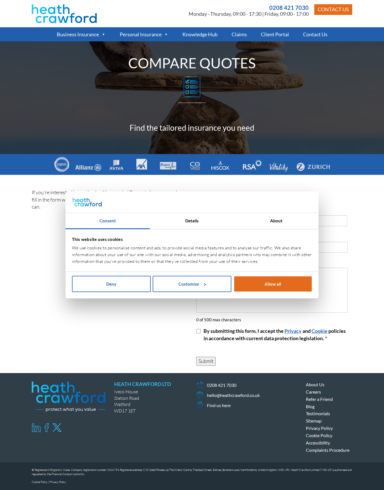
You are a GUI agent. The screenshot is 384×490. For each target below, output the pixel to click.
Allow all (273, 283)
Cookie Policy (319, 435)
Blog (310, 406)
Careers (313, 391)
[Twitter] (57, 427)
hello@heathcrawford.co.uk (233, 395)
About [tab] (276, 220)
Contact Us (333, 9)
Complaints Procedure (327, 450)
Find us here (219, 405)
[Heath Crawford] (64, 13)
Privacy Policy (319, 428)
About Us (315, 384)
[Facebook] (46, 427)
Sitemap (314, 420)
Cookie (319, 331)
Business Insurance (78, 34)
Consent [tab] (108, 220)
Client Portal (275, 34)
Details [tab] (192, 220)
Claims (239, 34)
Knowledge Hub (200, 34)
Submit (205, 361)
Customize (189, 283)
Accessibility (318, 442)
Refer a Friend (319, 399)
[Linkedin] (36, 427)
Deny (111, 283)
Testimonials (318, 413)
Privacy (293, 331)
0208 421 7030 (289, 7)
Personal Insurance (141, 34)
